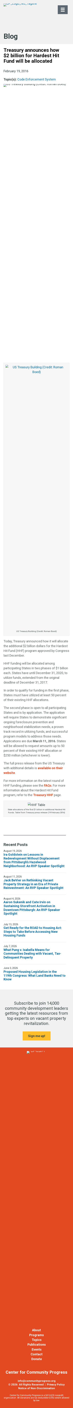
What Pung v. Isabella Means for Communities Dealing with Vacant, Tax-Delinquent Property (32, 953)
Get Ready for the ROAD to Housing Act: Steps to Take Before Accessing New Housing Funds (33, 931)
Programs (36, 1335)
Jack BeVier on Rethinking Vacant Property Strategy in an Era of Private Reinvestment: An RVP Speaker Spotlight (33, 884)
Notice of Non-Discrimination (36, 1388)
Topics (36, 1340)
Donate (36, 1359)
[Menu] (63, 9)
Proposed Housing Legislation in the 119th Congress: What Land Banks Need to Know (35, 975)
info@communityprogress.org (36, 1380)
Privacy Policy (56, 1384)
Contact (37, 1354)
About (36, 1330)
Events (36, 1349)
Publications (36, 1344)
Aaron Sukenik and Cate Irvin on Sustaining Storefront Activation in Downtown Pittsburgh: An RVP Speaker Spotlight (32, 907)
